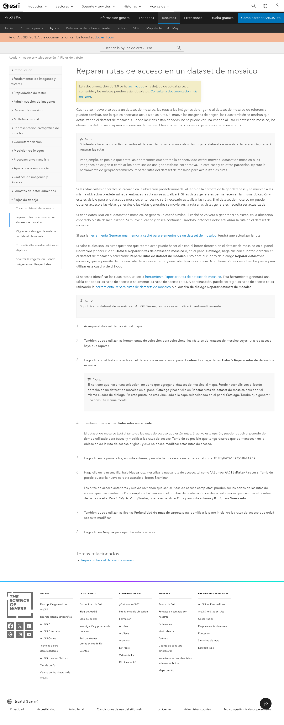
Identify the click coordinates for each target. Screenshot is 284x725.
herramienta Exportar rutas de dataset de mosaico (183, 277)
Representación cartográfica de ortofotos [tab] (35, 130)
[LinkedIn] (29, 626)
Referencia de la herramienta (88, 28)
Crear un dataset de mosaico (35, 208)
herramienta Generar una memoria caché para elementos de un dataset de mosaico (152, 235)
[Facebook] (10, 626)
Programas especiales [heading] (213, 593)
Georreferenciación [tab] (28, 142)
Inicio (9, 28)
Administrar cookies (197, 709)
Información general (115, 18)
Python (121, 28)
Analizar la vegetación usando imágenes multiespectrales (36, 261)
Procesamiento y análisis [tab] (31, 159)
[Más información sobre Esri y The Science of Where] (20, 605)
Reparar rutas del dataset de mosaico (108, 560)
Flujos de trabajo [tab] (26, 200)
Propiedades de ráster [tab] (30, 93)
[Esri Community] (10, 634)
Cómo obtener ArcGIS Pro (261, 18)
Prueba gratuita (222, 18)
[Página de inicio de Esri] (11, 6)
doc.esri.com (104, 37)
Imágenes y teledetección (39, 57)
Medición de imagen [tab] (29, 150)
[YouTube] (29, 634)
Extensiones (193, 18)
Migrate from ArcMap (162, 28)
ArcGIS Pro (13, 17)
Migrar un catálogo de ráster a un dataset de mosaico (36, 233)
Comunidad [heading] (87, 593)
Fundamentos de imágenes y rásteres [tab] (33, 81)
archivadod (136, 86)
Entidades (146, 18)
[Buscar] (253, 6)
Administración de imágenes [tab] (35, 101)
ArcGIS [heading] (44, 593)
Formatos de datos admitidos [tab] (35, 191)
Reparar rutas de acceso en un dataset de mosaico (36, 219)
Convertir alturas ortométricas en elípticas (37, 247)
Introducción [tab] (23, 70)
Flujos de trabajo (71, 57)
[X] (19, 626)
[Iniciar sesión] (277, 6)
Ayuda (54, 28)
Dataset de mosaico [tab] (28, 110)
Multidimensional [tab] (26, 119)
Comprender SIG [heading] (130, 593)
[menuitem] (56, 607)
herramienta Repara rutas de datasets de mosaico (133, 287)
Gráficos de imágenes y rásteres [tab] (29, 179)
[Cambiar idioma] (265, 6)
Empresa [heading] (164, 593)
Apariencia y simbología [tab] (31, 168)
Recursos (169, 18)
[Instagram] (19, 634)
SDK (136, 28)
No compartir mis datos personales (247, 709)
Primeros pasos (31, 28)
